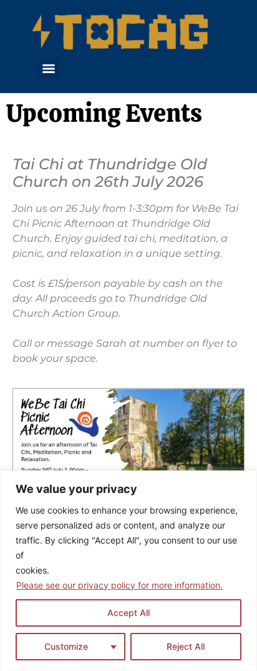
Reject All (186, 646)
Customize (66, 646)
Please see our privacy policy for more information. (119, 585)
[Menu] (48, 68)
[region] (128, 570)
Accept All (128, 612)
